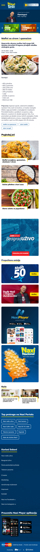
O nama (4, 475)
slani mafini (24, 124)
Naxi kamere (22, 421)
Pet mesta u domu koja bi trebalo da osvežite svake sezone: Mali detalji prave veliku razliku (29, 400)
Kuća (3, 386)
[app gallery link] (26, 532)
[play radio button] (31, 5)
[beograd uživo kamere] (20, 237)
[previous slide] (2, 28)
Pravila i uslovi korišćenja (30, 544)
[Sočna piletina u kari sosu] (20, 175)
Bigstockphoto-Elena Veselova (30, 73)
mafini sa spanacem (9, 124)
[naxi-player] (20, 325)
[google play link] (26, 523)
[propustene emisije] (20, 273)
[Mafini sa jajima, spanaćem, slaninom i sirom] (20, 150)
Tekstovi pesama (8, 432)
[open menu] (3, 5)
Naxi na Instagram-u (8, 504)
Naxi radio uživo (8, 421)
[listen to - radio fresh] (12, 28)
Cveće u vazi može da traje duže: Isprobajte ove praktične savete (10, 400)
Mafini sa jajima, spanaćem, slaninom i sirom (14, 161)
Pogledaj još (8, 134)
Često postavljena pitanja (10, 465)
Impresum (4, 489)
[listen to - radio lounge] (28, 28)
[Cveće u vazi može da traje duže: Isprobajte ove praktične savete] (10, 394)
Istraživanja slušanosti (9, 485)
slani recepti (7, 128)
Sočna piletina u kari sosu (13, 184)
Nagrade (21, 432)
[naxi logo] (11, 5)
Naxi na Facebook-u (8, 499)
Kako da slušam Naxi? (10, 437)
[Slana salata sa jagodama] (20, 199)
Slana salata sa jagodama (13, 208)
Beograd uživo (6, 460)
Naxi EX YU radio (23, 426)
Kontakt (4, 494)
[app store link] (26, 527)
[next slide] (38, 28)
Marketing (4, 480)
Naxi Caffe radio (8, 426)
